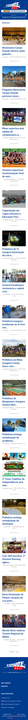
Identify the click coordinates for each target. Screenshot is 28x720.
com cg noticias (5, 57)
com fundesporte (7, 294)
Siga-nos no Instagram (8, 707)
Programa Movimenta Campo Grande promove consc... (13, 93)
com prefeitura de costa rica (8, 219)
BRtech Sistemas (17, 718)
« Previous (11, 651)
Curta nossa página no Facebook (11, 704)
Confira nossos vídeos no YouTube (12, 701)
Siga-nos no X (6, 698)
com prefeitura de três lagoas (8, 258)
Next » (17, 651)
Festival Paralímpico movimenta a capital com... (13, 288)
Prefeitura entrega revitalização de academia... (12, 437)
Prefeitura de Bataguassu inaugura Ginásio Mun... (13, 401)
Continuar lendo (13, 61)
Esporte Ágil (14, 714)
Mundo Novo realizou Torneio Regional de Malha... (13, 633)
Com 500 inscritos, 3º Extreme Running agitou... (13, 559)
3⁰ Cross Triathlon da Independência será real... (13, 482)
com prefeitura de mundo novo (9, 639)
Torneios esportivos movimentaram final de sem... (13, 173)
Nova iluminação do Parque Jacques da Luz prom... (12, 597)
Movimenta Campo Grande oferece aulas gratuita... (13, 51)
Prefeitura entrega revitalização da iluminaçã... (12, 520)
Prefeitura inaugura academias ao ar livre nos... (13, 324)
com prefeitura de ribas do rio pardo (10, 137)
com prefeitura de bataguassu (10, 179)
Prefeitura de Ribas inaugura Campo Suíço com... (12, 363)
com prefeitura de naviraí (8, 488)
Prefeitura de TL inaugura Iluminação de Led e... (13, 252)
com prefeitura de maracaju (8, 565)
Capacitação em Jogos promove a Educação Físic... (11, 213)
